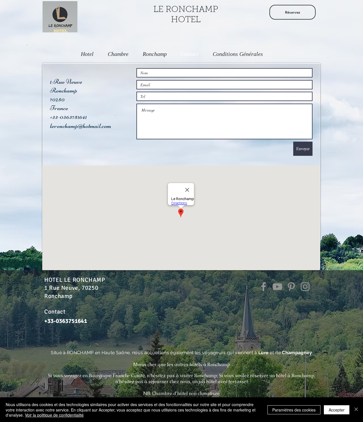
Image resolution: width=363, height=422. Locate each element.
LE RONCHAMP (185, 10)
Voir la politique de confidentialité (54, 415)
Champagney (297, 352)
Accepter (337, 410)
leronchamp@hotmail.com (80, 126)
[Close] (356, 409)
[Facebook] (263, 287)
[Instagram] (305, 287)
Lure (263, 352)
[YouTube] (277, 287)
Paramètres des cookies (294, 410)
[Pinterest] (291, 287)
